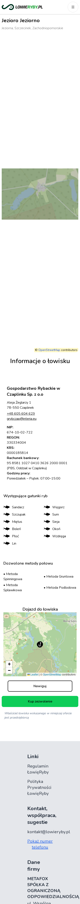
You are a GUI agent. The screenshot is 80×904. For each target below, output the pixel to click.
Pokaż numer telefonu (40, 844)
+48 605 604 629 (21, 413)
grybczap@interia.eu (21, 418)
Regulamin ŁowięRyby (38, 769)
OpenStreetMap (49, 350)
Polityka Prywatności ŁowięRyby (39, 787)
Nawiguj (40, 686)
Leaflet (34, 674)
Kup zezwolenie (40, 701)
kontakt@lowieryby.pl (48, 832)
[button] (39, 644)
